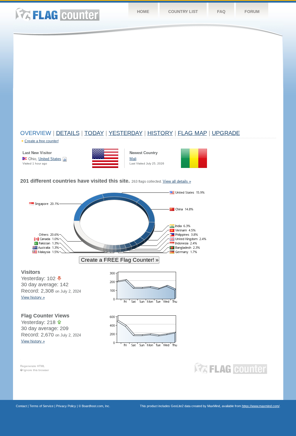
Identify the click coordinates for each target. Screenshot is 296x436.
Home (143, 11)
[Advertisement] (148, 84)
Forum (252, 11)
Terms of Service (41, 406)
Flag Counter (57, 14)
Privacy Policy (66, 406)
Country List (183, 11)
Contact (21, 406)
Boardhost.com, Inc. (96, 406)
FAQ (221, 11)
